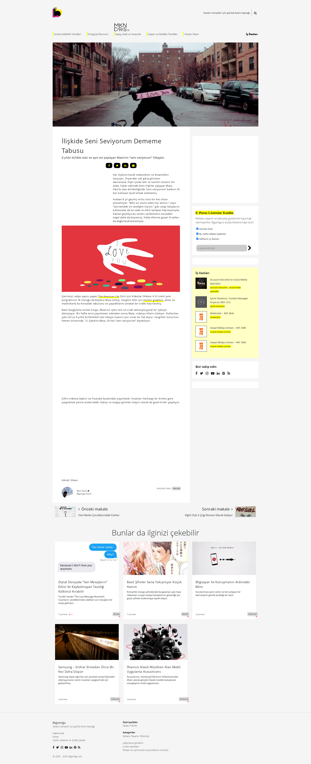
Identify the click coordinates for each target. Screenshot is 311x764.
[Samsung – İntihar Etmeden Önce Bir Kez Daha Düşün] (87, 641)
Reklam (126, 736)
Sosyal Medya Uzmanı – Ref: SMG (228, 342)
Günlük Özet (206, 228)
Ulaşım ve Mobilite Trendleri (163, 34)
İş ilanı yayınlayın (131, 746)
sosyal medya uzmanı (220, 331)
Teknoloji (144, 736)
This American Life (108, 296)
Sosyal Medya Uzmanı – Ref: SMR (228, 327)
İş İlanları (252, 34)
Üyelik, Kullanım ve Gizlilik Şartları (69, 740)
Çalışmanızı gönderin (133, 742)
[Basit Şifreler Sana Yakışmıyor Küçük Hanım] (155, 558)
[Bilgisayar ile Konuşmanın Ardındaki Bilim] (224, 558)
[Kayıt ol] (250, 247)
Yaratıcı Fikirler (130, 725)
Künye (56, 736)
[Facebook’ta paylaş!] (109, 165)
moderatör (215, 317)
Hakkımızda (58, 733)
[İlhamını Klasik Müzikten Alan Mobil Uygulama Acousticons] (155, 641)
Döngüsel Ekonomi (98, 34)
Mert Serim (82, 490)
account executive (219, 287)
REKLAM (176, 488)
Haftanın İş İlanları (209, 238)
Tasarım (135, 736)
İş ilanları (202, 273)
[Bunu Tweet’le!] (117, 165)
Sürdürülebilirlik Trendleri (67, 34)
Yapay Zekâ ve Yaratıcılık (128, 34)
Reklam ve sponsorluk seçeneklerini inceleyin (145, 750)
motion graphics (153, 300)
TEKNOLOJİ (252, 614)
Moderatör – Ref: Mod (222, 313)
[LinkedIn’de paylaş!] (125, 165)
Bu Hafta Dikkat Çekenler (212, 233)
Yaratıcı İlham (191, 34)
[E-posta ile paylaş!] (133, 165)
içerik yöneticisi (217, 306)
